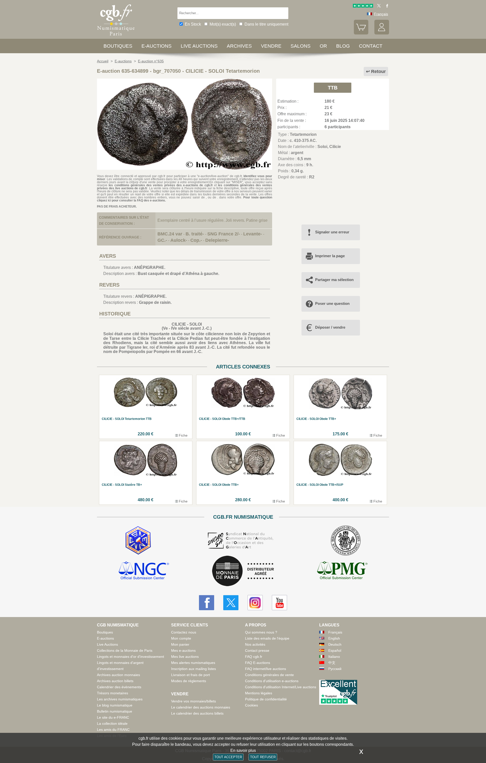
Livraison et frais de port (190, 675)
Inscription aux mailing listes (193, 669)
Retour (378, 71)
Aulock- (178, 240)
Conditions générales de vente (269, 675)
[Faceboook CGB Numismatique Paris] (206, 602)
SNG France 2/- (223, 233)
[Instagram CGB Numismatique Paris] (255, 602)
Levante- (252, 233)
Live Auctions (107, 644)
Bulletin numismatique (114, 711)
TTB (332, 87)
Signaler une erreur (332, 232)
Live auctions (199, 46)
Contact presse (257, 650)
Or (323, 46)
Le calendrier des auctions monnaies (200, 707)
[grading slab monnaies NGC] (143, 571)
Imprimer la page (330, 256)
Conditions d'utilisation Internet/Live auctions (280, 687)
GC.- (162, 240)
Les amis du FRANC (113, 730)
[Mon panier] (361, 33)
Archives (239, 46)
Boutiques (118, 46)
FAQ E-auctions (257, 663)
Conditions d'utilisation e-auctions (271, 681)
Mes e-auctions (183, 650)
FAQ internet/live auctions (265, 669)
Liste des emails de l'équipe (267, 638)
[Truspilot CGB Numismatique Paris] (363, 6)
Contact (370, 46)
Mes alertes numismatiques (193, 663)
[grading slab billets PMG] (342, 571)
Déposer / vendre (330, 327)
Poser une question (332, 303)
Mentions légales (258, 693)
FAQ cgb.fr (253, 657)
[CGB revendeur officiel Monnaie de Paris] (243, 571)
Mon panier (180, 644)
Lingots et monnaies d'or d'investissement (130, 657)
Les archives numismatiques (120, 699)
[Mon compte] (381, 33)
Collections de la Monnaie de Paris (124, 650)
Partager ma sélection (334, 279)
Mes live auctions (185, 657)
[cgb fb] (386, 6)
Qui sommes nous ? (261, 632)
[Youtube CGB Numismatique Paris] (279, 602)
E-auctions (156, 46)
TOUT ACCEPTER (228, 757)
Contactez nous (183, 632)
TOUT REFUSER (263, 757)
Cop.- (196, 240)
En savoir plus (243, 750)
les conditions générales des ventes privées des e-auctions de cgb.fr (161, 185)
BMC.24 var (169, 233)
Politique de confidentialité (266, 699)
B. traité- (195, 233)
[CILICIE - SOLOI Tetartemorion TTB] (184, 168)
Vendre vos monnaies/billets (193, 701)
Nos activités (255, 644)
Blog (343, 46)
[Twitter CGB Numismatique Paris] (230, 602)
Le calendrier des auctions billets (197, 713)
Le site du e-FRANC (113, 717)
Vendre (271, 46)
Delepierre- (217, 240)
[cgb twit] (378, 6)
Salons (301, 46)
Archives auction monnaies (118, 675)
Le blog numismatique (114, 705)
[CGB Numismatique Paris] (116, 36)
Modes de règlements (188, 681)
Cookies (251, 705)
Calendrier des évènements (119, 687)
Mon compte (181, 638)
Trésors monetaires (112, 693)
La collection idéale (112, 723)
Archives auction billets (115, 681)
